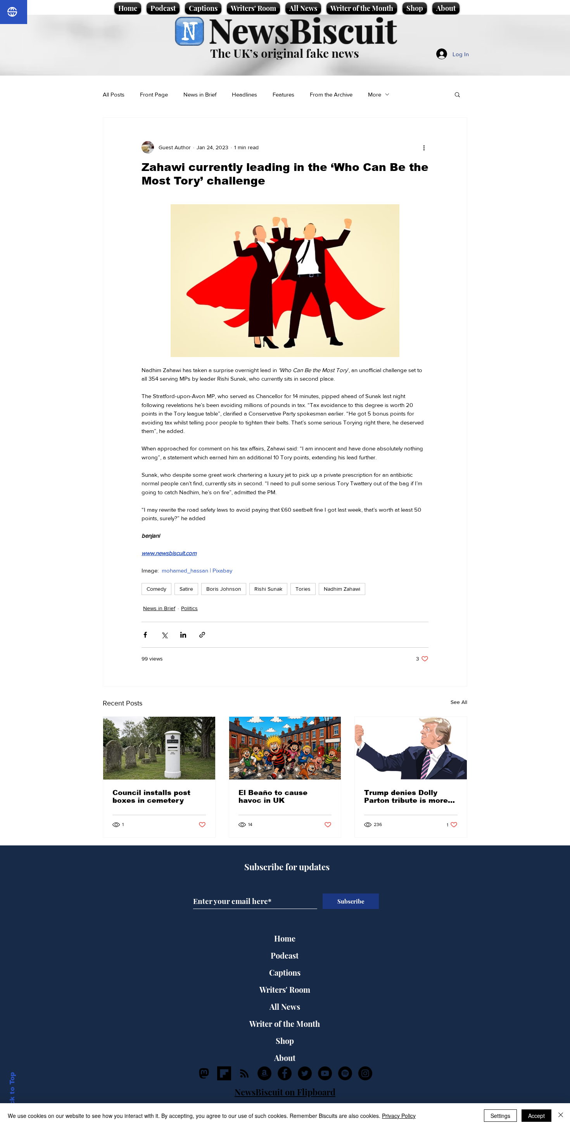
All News (284, 1006)
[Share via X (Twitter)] (164, 634)
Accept (536, 1115)
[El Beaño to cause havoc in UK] (285, 748)
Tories (303, 589)
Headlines (244, 94)
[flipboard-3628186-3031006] (224, 1073)
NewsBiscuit (303, 29)
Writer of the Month (284, 1023)
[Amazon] (264, 1073)
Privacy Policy (399, 1115)
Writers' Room (284, 989)
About (284, 1057)
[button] (457, 94)
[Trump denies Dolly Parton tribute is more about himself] (411, 748)
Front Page (154, 94)
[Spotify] (345, 1073)
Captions (285, 972)
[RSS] (244, 1073)
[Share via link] (202, 634)
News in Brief (199, 94)
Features (283, 94)
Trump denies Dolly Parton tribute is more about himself (406, 796)
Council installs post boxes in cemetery (151, 796)
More (374, 94)
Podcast (285, 955)
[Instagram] (365, 1073)
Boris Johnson (223, 589)
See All (459, 702)
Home (284, 938)
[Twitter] (305, 1073)
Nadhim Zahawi (342, 589)
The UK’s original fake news (284, 53)
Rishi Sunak (268, 589)
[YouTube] (325, 1073)
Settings (500, 1115)
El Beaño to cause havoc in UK (272, 796)
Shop (285, 1040)
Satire (186, 589)
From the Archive (331, 94)
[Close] (560, 1115)
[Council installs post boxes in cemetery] (159, 748)
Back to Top (12, 1093)
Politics (189, 608)
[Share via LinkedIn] (183, 634)
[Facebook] (285, 1073)
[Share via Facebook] (145, 634)
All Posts (113, 94)
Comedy (156, 589)
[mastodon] (204, 1073)
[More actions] (423, 147)
